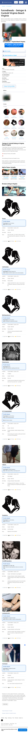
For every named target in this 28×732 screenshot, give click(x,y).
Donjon (4, 218)
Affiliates (2, 717)
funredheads (9, 6)
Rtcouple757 (21, 137)
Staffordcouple (6, 116)
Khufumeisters (21, 116)
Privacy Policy (12, 723)
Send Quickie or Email (11, 55)
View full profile (9, 86)
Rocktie (3, 6)
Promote (16, 717)
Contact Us (21, 717)
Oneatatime (5, 515)
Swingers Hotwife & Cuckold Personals (9, 713)
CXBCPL (4, 464)
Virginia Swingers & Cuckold (7, 710)
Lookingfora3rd (6, 613)
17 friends (5, 106)
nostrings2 (4, 663)
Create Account (22, 729)
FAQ (13, 717)
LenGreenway (5, 266)
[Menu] (26, 2)
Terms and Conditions (5, 723)
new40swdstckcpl (14, 137)
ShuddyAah (14, 116)
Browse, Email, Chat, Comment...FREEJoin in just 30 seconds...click (14, 45)
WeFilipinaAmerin (6, 315)
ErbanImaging (5, 362)
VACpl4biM (6, 137)
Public (4, 101)
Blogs (6, 717)
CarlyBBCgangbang (6, 561)
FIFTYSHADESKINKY (7, 411)
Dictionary (10, 717)
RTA (16, 723)
